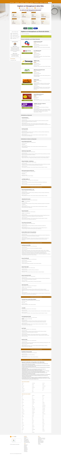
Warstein (43, 419)
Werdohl (22, 395)
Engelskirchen (43, 409)
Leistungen (39, 437)
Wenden (33, 422)
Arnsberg (22, 422)
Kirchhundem (33, 402)
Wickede (22, 419)
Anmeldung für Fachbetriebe (41, 438)
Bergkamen (43, 395)
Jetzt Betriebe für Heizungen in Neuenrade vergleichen (36, 349)
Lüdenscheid (23, 405)
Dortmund (33, 415)
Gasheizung (22, 2)
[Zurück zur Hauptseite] (16, 436)
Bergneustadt (33, 399)
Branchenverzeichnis (26, 441)
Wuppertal (43, 402)
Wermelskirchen (43, 405)
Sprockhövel (33, 426)
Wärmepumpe (12, 2)
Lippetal (43, 426)
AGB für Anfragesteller (41, 441)
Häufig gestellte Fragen (13, 60)
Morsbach (43, 429)
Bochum (43, 422)
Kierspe (22, 415)
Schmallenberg (33, 429)
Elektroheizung (36, 2)
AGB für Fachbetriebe (40, 442)
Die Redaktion (25, 437)
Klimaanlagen (25, 451)
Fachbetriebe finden (26, 440)
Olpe (22, 432)
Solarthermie (27, 2)
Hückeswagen (33, 412)
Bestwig (43, 412)
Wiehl (42, 399)
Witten (32, 419)
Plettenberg (23, 399)
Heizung (50, 2)
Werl (32, 405)
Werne (43, 415)
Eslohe (22, 426)
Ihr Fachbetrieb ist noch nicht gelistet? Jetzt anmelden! (36, 359)
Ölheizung (41, 2)
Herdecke (22, 429)
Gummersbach (33, 409)
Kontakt (39, 443)
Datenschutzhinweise (40, 440)
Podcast (25, 438)
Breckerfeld (23, 416)
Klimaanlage (45, 2)
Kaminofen (31, 2)
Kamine (27, 364)
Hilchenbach (33, 432)
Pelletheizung (17, 2)
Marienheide (33, 395)
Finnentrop (23, 409)
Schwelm (33, 416)
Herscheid (23, 402)
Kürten (43, 416)
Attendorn (23, 412)
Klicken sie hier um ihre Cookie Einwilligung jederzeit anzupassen (15, 453)
